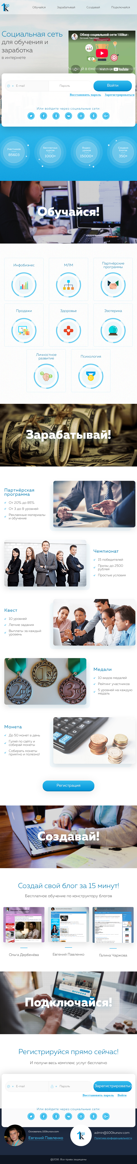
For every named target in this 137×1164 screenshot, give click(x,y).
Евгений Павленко (45, 1138)
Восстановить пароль (85, 95)
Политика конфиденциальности (113, 1138)
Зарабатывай (66, 7)
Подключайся (120, 7)
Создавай (93, 7)
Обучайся (39, 7)
